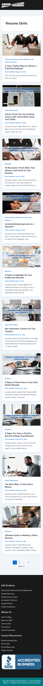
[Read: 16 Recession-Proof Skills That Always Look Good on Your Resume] (21, 149)
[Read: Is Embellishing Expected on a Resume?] (21, 203)
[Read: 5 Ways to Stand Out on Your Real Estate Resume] (21, 364)
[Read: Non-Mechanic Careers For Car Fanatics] (21, 310)
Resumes (13, 62)
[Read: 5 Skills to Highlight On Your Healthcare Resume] (21, 257)
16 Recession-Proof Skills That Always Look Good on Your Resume (20, 170)
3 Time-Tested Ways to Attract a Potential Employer (21, 67)
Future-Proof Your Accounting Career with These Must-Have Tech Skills (19, 117)
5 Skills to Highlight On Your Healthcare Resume (18, 276)
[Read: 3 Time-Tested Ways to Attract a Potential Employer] (21, 45)
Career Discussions (11, 59)
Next (22, 566)
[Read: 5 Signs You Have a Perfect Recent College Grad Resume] (21, 415)
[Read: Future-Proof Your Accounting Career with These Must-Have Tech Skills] (21, 96)
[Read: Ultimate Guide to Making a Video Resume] (21, 517)
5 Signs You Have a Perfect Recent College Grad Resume (19, 434)
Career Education (25, 59)
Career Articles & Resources (14, 217)
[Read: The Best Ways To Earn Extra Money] (21, 466)
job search (28, 217)
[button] (40, 5)
